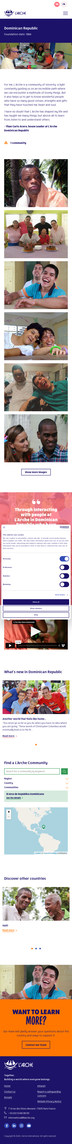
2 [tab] (36, 948)
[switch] (64, 567)
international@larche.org (21, 1117)
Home (7, 1085)
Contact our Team (36, 1044)
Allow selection (36, 608)
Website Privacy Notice (49, 1101)
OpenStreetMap (50, 853)
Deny (36, 615)
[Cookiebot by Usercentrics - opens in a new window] (54, 527)
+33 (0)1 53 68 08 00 (18, 1113)
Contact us (9, 1091)
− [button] (9, 817)
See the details (13, 797)
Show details (60, 595)
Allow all (36, 602)
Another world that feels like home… (24, 718)
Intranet (41, 1085)
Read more (8, 735)
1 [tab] (36, 744)
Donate (8, 1097)
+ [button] (9, 812)
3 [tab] (40, 948)
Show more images (36, 472)
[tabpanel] (36, 711)
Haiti (5, 925)
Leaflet (38, 853)
